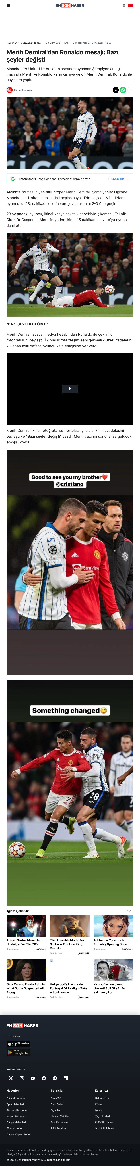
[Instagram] (22, 1078)
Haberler (12, 42)
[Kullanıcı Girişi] (123, 5)
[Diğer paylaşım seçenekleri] (130, 90)
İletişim (99, 1110)
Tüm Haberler (15, 1128)
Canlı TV (56, 1098)
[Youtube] (33, 1078)
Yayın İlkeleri (102, 1116)
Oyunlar (55, 1110)
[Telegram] (55, 1078)
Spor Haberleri (15, 1104)
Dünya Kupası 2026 (18, 1134)
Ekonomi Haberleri (17, 1110)
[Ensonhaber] (70, 5)
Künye (98, 1104)
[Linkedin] (66, 1078)
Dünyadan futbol (31, 42)
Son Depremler (60, 1122)
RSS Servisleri (59, 1128)
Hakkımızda (102, 1098)
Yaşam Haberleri (16, 1116)
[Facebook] (44, 1078)
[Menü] (8, 5)
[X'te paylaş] (116, 90)
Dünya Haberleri (16, 1122)
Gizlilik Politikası (104, 1128)
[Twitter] (11, 1078)
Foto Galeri (57, 1104)
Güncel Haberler (16, 1098)
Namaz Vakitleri (60, 1116)
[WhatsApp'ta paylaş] (123, 90)
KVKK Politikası (104, 1122)
